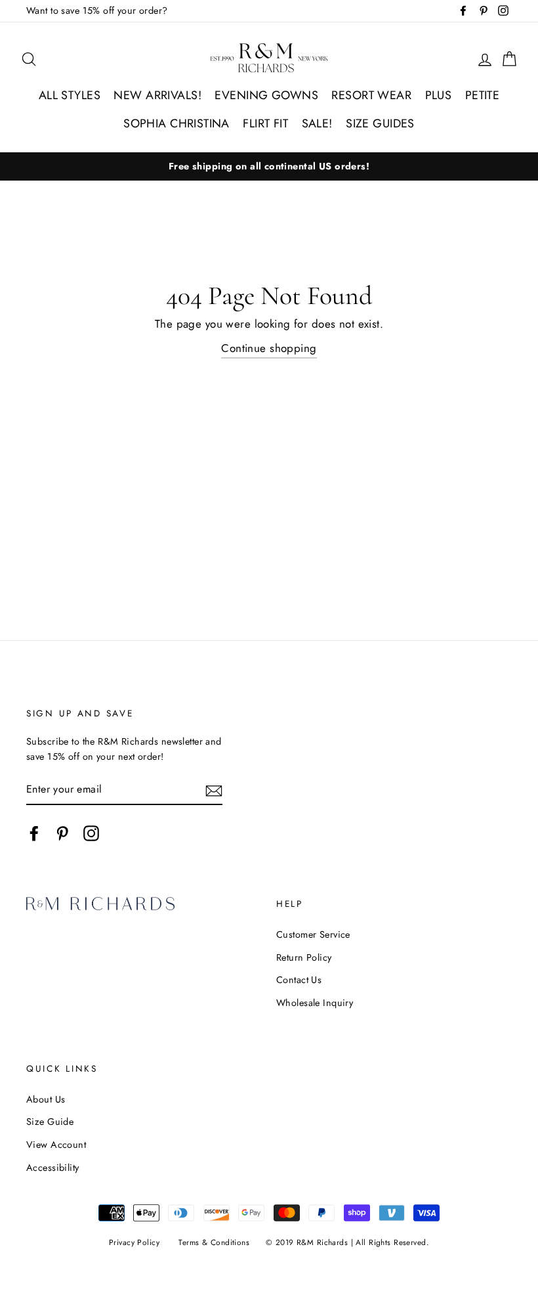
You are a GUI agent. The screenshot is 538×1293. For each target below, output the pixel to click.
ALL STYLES (69, 95)
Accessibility (52, 1167)
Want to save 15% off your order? (97, 10)
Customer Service (313, 934)
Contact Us (298, 979)
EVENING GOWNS (266, 95)
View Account (56, 1144)
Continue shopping (268, 348)
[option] (269, 166)
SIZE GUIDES (380, 123)
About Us (45, 1099)
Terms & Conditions (213, 1242)
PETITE (482, 95)
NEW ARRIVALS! (157, 95)
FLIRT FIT (265, 123)
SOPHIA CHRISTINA (176, 123)
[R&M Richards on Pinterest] (62, 833)
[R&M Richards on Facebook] (34, 833)
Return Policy (304, 957)
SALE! (317, 123)
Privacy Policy (134, 1242)
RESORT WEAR (371, 95)
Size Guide (49, 1121)
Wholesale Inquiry (314, 1002)
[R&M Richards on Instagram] (91, 833)
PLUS (438, 95)
